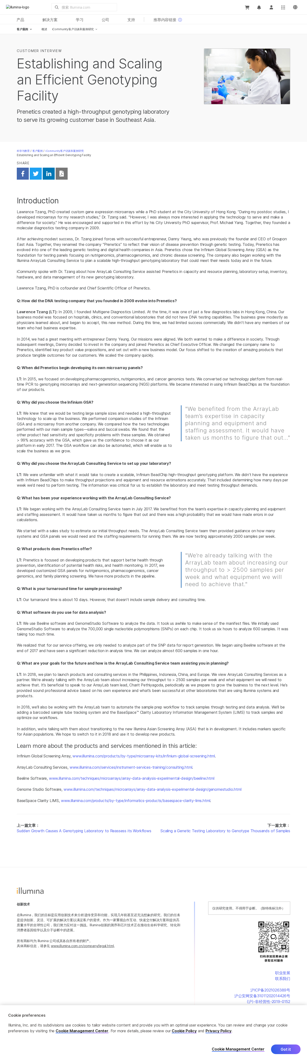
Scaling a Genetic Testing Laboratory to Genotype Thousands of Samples (225, 830)
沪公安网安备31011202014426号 (262, 995)
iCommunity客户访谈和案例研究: (64, 151)
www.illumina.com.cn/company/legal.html (82, 946)
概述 (44, 29)
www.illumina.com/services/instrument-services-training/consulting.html (131, 767)
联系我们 (282, 978)
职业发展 (282, 972)
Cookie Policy (184, 1030)
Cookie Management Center (82, 1030)
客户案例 (37, 151)
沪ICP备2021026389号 (270, 990)
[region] (153, 1033)
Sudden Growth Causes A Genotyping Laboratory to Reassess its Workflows (84, 830)
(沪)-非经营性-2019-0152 (268, 1001)
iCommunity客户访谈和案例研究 (73, 29)
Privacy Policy (218, 1030)
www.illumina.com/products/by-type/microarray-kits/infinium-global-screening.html (143, 756)
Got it (286, 1049)
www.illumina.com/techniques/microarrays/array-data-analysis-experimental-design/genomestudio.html (153, 789)
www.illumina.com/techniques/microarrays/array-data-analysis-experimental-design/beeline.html (131, 778)
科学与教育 (23, 151)
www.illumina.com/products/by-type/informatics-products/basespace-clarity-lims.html (135, 800)
